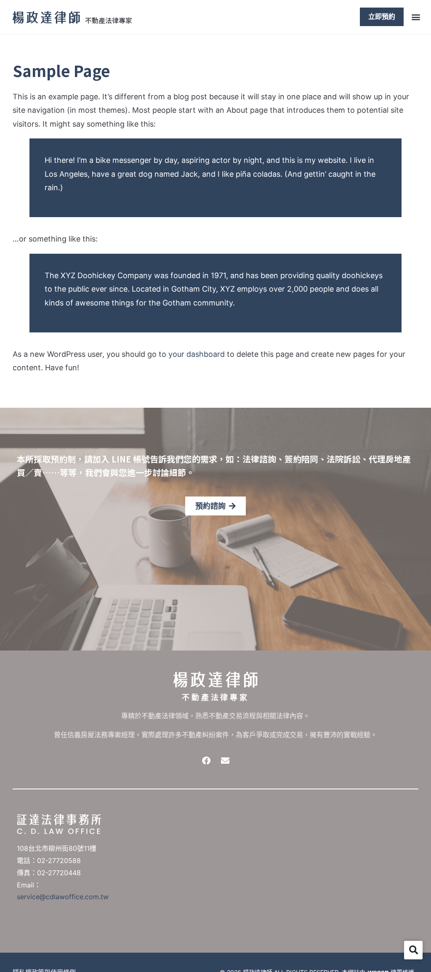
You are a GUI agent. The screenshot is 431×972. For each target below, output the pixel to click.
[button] (416, 17)
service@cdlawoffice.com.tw (63, 896)
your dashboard (196, 354)
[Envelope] (225, 760)
